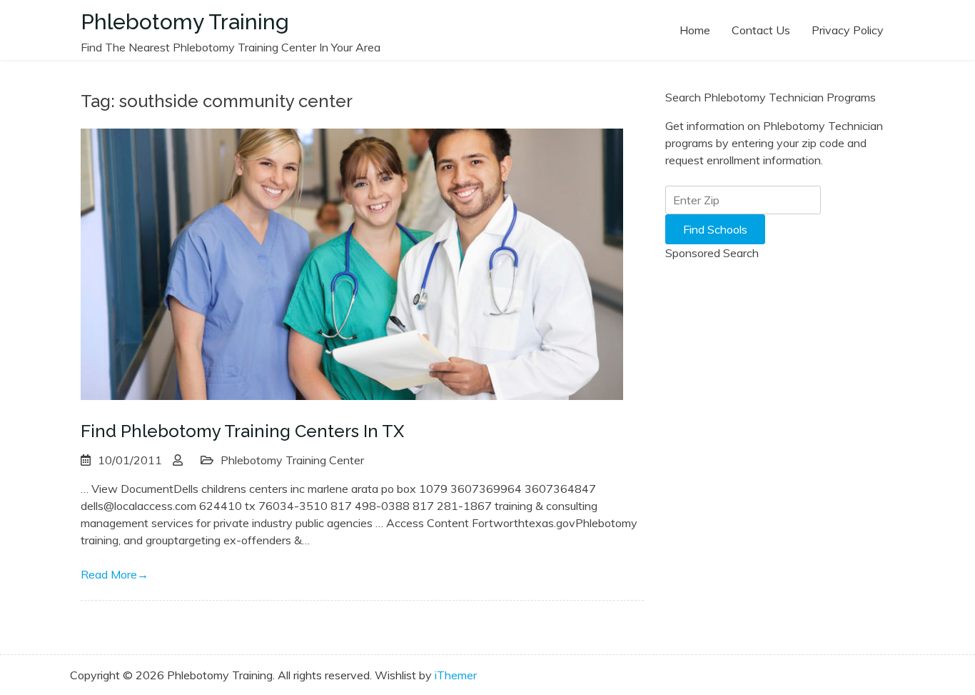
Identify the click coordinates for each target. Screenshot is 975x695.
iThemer (456, 675)
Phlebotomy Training (185, 21)
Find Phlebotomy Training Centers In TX (242, 431)
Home (695, 30)
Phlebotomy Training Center (292, 460)
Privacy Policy (848, 30)
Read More (114, 574)
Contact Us (761, 30)
